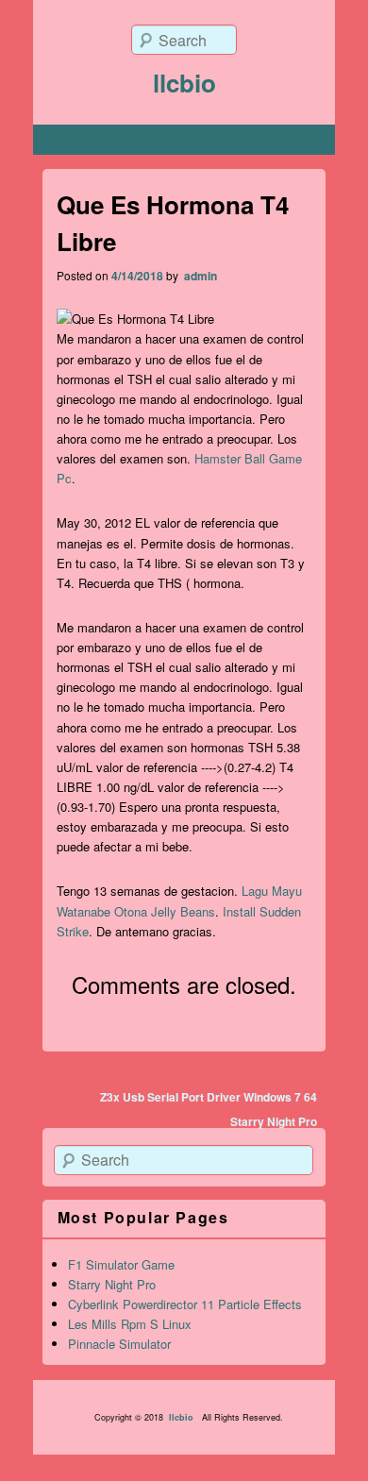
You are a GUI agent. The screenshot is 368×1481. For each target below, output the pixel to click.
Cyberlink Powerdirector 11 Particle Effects (185, 1304)
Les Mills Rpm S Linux (130, 1324)
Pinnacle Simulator (119, 1344)
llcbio (184, 82)
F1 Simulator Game (121, 1264)
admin (199, 275)
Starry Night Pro (273, 1121)
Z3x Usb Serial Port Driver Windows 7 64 (208, 1096)
